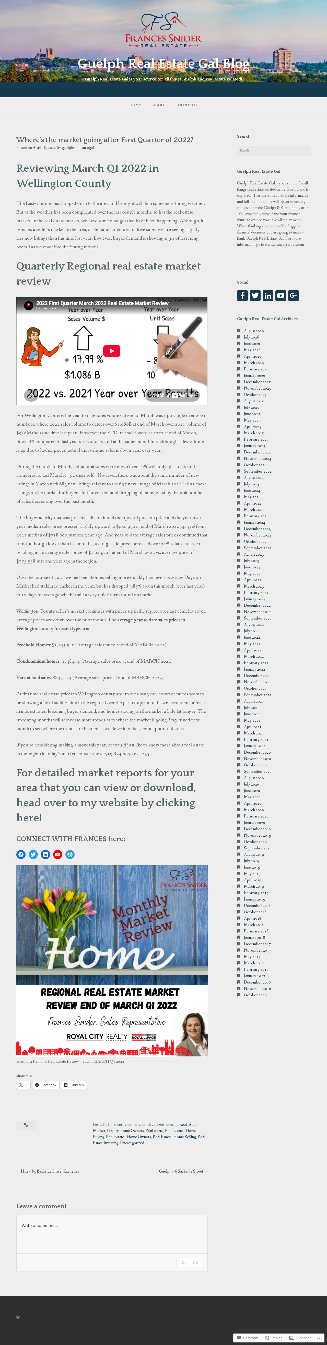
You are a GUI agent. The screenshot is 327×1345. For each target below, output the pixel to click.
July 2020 (251, 784)
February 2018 (256, 931)
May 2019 (252, 873)
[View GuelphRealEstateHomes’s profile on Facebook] (242, 295)
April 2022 (252, 650)
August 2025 (254, 401)
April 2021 (252, 727)
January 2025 (254, 446)
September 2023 (258, 548)
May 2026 (252, 350)
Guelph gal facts (151, 1124)
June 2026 (252, 343)
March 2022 (254, 656)
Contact (188, 105)
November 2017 (257, 950)
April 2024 (252, 503)
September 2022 (258, 618)
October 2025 (255, 394)
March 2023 (254, 586)
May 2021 (252, 720)
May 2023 (252, 573)
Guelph (130, 1124)
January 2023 (254, 599)
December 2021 (257, 676)
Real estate (154, 1130)
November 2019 (257, 835)
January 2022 (254, 669)
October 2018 (255, 912)
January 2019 (254, 899)
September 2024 (258, 471)
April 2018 (252, 918)
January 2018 (254, 937)
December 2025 (257, 382)
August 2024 (254, 478)
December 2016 (257, 982)
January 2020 (254, 822)
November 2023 (257, 535)
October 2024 (255, 465)
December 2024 (257, 452)
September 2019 (258, 848)
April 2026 (252, 356)
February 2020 (256, 816)
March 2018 (254, 925)
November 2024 (257, 458)
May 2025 (252, 420)
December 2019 (257, 829)
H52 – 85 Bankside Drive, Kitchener (50, 1171)
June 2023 (252, 567)
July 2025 (251, 407)
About (160, 105)
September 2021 (258, 695)
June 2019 (252, 867)
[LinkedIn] (45, 854)
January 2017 (254, 976)
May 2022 (252, 644)
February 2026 (256, 369)
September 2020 (258, 771)
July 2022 (251, 631)
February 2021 (256, 739)
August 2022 (254, 624)
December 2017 (257, 944)
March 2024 (254, 509)
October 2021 (255, 688)
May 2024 (252, 497)
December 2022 (257, 605)
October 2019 (255, 842)
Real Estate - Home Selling (174, 1137)
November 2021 (257, 682)
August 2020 (254, 778)
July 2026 (251, 337)
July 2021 (251, 707)
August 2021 (254, 701)
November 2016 (257, 988)
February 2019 (256, 893)
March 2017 (254, 963)
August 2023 (254, 554)
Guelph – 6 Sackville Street (181, 1171)
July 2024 (251, 484)
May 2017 (252, 957)
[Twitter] (33, 854)
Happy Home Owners (125, 1130)
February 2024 (256, 516)
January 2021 (254, 746)
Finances (115, 1124)
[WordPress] (70, 854)
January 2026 (254, 375)
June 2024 (252, 490)
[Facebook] (21, 854)
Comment (190, 1262)
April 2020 (252, 803)
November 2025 (257, 388)
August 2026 (254, 331)
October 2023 (255, 541)
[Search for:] (274, 151)
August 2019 (254, 854)
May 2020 (252, 797)
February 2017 (256, 969)
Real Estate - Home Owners (128, 1137)
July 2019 (251, 861)
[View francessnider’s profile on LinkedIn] (268, 295)
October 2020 (255, 765)
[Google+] (293, 295)
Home (135, 105)
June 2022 (252, 637)
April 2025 (252, 426)
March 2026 (254, 363)
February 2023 (256, 592)
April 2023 (252, 580)
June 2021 (252, 714)
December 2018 (257, 905)
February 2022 (256, 663)
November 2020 (257, 759)
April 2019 (252, 880)
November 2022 (257, 612)
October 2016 (255, 995)
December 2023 (257, 529)
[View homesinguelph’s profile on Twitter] (255, 295)
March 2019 (254, 886)
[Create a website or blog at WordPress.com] (18, 1317)
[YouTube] (57, 854)
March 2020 (254, 810)
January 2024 (254, 522)
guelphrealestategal (78, 147)
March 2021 (254, 733)
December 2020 (257, 752)
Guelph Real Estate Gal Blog (163, 64)
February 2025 (256, 439)
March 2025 (254, 433)
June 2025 (252, 414)
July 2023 (251, 561)
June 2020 (252, 790)
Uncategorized (132, 1143)
